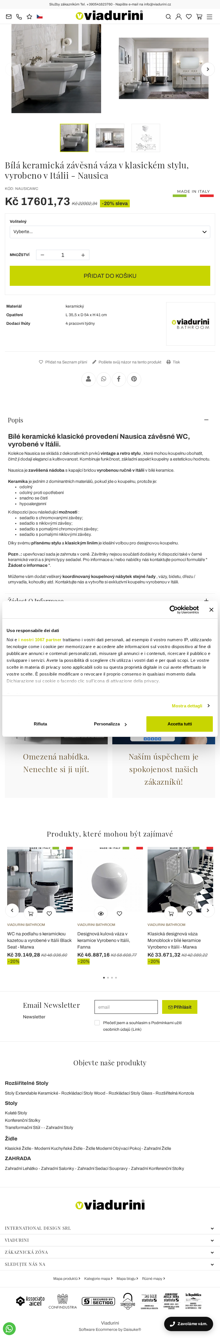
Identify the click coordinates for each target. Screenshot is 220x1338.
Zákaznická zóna (26, 1252)
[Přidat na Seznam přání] (49, 913)
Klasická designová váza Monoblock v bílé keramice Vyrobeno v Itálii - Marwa (174, 940)
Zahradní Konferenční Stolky (157, 1168)
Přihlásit (182, 1007)
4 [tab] (121, 982)
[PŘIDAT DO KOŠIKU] (31, 913)
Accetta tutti (180, 723)
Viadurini (17, 1240)
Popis (15, 420)
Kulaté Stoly (16, 1113)
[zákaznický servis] (19, 16)
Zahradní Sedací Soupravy (102, 1168)
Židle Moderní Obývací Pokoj (113, 1148)
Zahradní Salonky (57, 1168)
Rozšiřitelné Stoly (26, 1083)
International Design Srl (38, 1228)
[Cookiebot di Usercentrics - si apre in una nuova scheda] (174, 609)
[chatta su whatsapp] (9, 1328)
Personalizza (107, 723)
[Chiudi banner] (211, 610)
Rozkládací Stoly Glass (130, 1093)
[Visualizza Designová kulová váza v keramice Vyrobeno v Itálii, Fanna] (101, 913)
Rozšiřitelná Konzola (175, 1093)
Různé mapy (152, 1279)
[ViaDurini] (109, 15)
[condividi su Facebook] (119, 379)
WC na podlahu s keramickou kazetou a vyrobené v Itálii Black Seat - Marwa (39, 940)
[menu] (210, 16)
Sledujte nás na (25, 1264)
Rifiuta (40, 723)
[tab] (110, 420)
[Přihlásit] (179, 16)
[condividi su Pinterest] (134, 379)
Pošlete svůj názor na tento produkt (129, 362)
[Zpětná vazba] (29, 16)
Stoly (11, 1103)
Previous (12, 69)
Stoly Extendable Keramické (31, 1093)
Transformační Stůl (22, 1127)
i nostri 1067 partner (40, 639)
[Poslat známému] (88, 379)
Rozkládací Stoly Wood (83, 1093)
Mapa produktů (65, 1279)
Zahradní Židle (157, 1148)
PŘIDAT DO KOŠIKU (110, 276)
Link (136, 1029)
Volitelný (18, 221)
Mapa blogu (126, 1279)
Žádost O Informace (36, 601)
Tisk (176, 362)
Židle (11, 1139)
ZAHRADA (18, 1158)
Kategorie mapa (97, 1279)
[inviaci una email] (9, 16)
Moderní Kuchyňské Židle (58, 1148)
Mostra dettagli (187, 705)
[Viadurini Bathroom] (190, 323)
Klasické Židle (18, 1148)
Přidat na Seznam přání (65, 362)
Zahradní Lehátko (21, 1168)
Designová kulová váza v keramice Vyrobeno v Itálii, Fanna (103, 940)
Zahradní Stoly (59, 1127)
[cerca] (168, 16)
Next (208, 69)
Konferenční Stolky (22, 1120)
